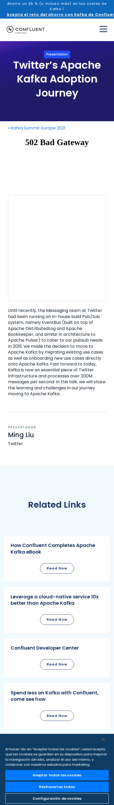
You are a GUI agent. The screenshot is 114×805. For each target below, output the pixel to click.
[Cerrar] (103, 739)
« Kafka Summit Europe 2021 (36, 128)
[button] (57, 558)
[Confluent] (26, 30)
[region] (57, 769)
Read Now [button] (57, 568)
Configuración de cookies (57, 798)
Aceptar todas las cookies (57, 775)
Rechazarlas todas (57, 786)
